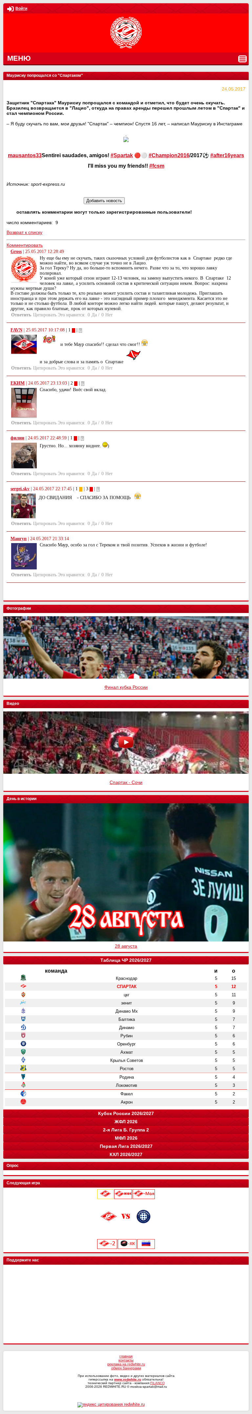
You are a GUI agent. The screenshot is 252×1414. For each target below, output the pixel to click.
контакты (126, 1360)
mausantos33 (25, 155)
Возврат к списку (24, 232)
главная (126, 1356)
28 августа (126, 946)
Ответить (21, 314)
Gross (16, 251)
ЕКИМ (17, 383)
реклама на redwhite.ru (126, 1364)
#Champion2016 (169, 155)
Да (94, 314)
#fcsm (156, 166)
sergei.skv (20, 488)
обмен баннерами (126, 1368)
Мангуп (18, 538)
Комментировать (25, 245)
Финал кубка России (126, 687)
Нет (109, 314)
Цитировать (44, 314)
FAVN (16, 329)
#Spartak (122, 155)
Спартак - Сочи (126, 782)
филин (17, 437)
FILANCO (157, 1383)
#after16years (227, 155)
